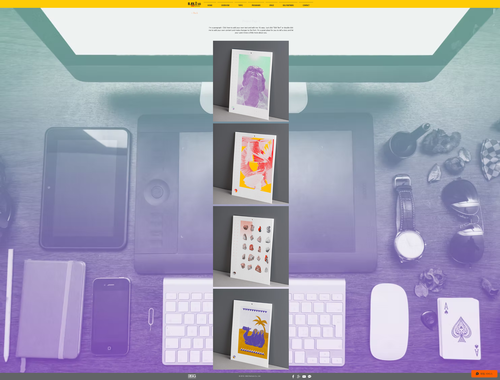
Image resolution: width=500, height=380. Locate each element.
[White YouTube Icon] (304, 376)
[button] (251, 81)
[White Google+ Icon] (298, 376)
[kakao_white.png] (309, 376)
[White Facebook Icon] (293, 376)
